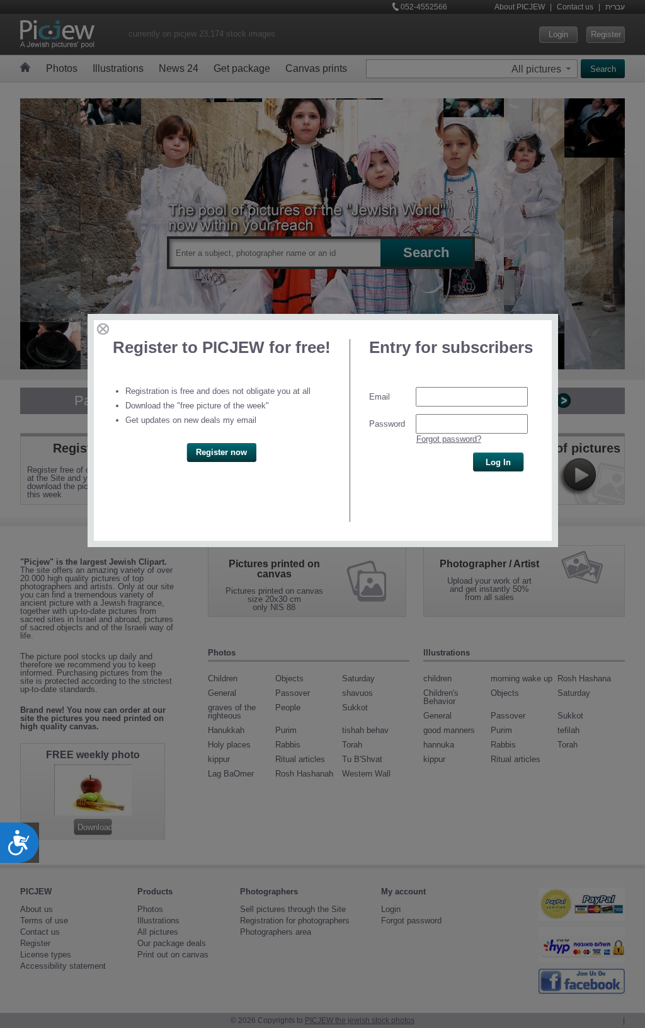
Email (379, 397)
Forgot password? (448, 439)
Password (387, 424)
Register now (221, 452)
